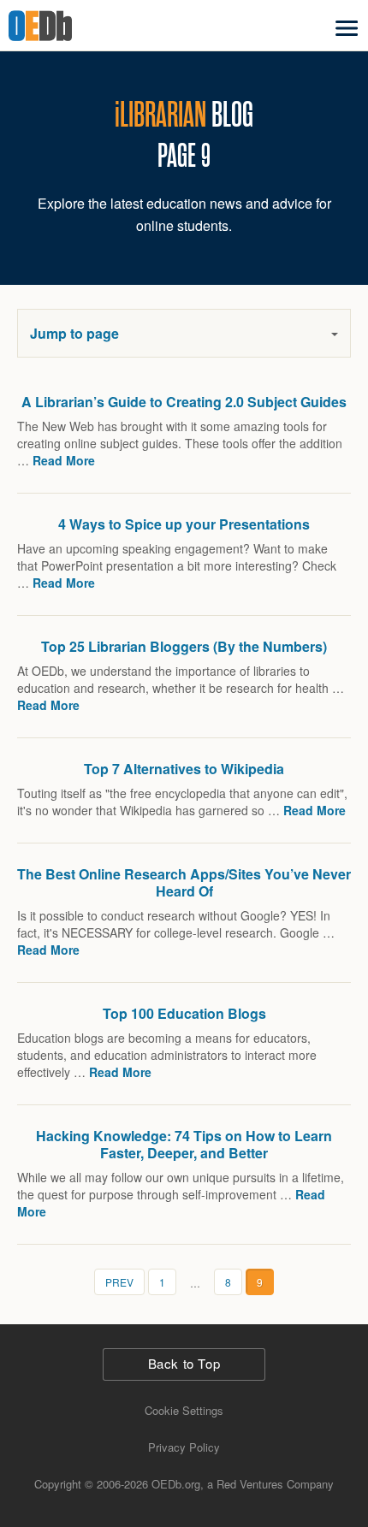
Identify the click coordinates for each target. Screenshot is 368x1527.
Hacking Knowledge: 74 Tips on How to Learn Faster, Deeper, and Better (184, 1144)
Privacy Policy (184, 1447)
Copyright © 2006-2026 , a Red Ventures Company (184, 1484)
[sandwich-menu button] (346, 28)
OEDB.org (64, 25)
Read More (64, 460)
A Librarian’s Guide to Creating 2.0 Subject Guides (184, 401)
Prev (119, 1282)
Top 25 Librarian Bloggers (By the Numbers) (184, 646)
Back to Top (184, 1363)
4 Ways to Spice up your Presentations (184, 524)
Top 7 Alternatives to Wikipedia (184, 768)
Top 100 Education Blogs (184, 1013)
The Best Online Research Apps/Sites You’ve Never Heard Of (184, 882)
